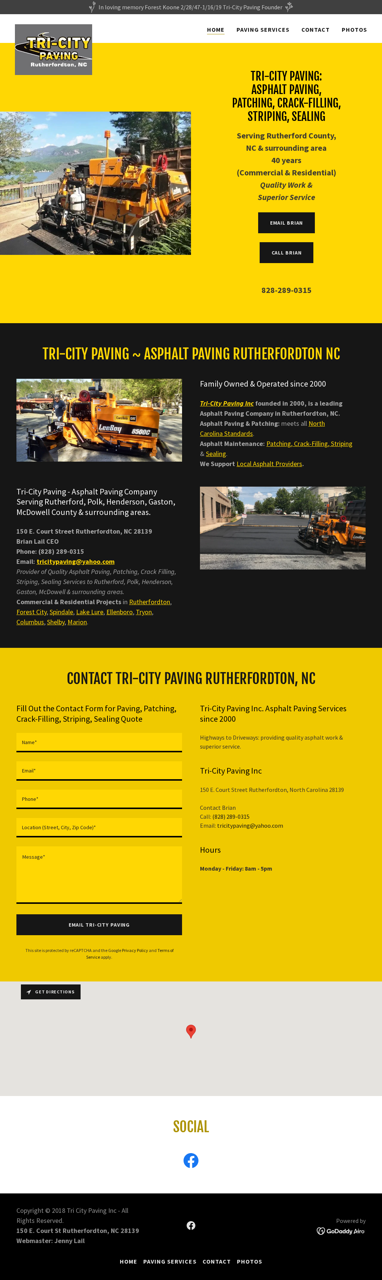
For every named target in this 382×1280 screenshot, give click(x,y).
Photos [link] (354, 29)
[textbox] (99, 742)
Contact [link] (315, 29)
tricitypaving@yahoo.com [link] (250, 825)
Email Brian (286, 222)
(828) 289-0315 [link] (231, 816)
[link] (53, 27)
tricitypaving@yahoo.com (76, 561)
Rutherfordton (149, 601)
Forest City (31, 612)
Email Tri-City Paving (99, 924)
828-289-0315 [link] (286, 290)
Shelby (56, 622)
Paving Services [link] (263, 29)
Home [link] (216, 29)
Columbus (30, 622)
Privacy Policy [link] (135, 950)
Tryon (144, 612)
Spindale (61, 612)
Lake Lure (89, 612)
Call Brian (287, 252)
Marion (77, 622)
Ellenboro (119, 612)
